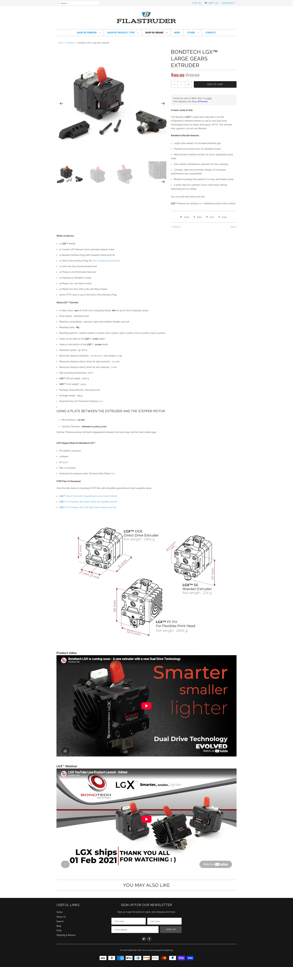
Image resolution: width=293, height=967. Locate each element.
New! (177, 32)
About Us (61, 917)
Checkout (228, 3)
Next (232, 227)
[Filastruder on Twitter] (144, 939)
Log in (196, 3)
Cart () (212, 3)
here (200, 203)
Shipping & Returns (66, 935)
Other (191, 32)
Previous (176, 227)
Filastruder (132, 950)
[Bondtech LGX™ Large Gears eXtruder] (112, 103)
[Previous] (61, 103)
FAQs (58, 930)
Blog (58, 926)
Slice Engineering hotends (106, 260)
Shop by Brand (155, 32)
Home (59, 912)
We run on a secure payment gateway (155, 950)
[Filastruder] (146, 18)
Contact (211, 32)
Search (59, 921)
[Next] (163, 103)
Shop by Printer (87, 32)
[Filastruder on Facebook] (149, 939)
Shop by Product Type (121, 32)
